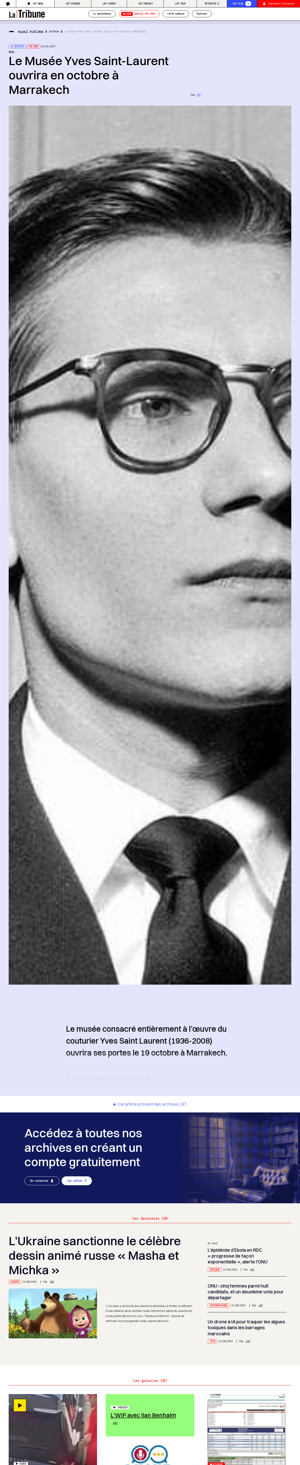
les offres (74, 1180)
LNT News (38, 3)
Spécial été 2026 (140, 13)
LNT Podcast (145, 3)
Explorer (202, 13)
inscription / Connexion (281, 3)
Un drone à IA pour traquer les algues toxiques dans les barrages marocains (246, 1327)
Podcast (123, 1407)
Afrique (215, 1269)
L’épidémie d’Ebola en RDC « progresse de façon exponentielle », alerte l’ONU (237, 1256)
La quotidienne (102, 13)
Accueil (23, 31)
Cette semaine (175, 13)
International (219, 1305)
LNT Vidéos (109, 3)
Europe (15, 1281)
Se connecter (39, 1180)
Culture (54, 31)
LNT (198, 94)
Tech (212, 1341)
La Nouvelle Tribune (27, 13)
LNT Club (238, 3)
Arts (11, 51)
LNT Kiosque (73, 3)
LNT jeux (180, 3)
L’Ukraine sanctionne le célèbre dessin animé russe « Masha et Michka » (95, 1255)
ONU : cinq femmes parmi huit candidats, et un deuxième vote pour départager (246, 1291)
